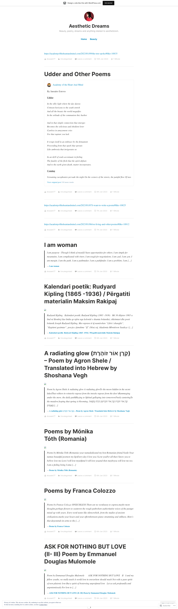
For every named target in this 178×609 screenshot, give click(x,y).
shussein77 (51, 59)
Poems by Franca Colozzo (80, 490)
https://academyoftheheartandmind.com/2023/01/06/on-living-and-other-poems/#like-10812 (86, 224)
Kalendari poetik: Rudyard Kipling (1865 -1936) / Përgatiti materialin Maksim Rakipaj (87, 294)
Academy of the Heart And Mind (68, 84)
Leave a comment (84, 59)
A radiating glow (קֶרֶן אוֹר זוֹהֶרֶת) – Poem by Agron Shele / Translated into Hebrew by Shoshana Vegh (89, 411)
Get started (108, 3)
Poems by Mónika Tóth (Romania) (63, 470)
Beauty (93, 39)
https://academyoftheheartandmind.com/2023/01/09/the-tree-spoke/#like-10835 (80, 53)
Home (84, 39)
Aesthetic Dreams (89, 26)
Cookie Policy (43, 604)
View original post (54, 182)
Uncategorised (66, 59)
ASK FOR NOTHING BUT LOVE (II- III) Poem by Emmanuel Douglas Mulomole (85, 554)
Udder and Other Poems (77, 74)
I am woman (60, 244)
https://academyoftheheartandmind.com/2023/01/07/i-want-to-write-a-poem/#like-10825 (85, 205)
